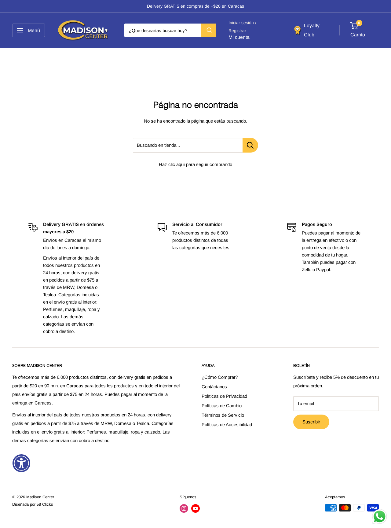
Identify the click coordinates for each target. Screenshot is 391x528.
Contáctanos (214, 386)
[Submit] (208, 30)
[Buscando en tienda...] (250, 145)
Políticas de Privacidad (224, 396)
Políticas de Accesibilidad (227, 424)
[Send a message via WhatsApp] (379, 516)
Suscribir (311, 421)
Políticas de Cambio (222, 405)
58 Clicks (45, 504)
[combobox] (170, 30)
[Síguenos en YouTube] (195, 508)
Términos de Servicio (223, 415)
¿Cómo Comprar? (220, 377)
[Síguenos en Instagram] (184, 508)
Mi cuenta (239, 37)
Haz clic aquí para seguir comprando (195, 164)
